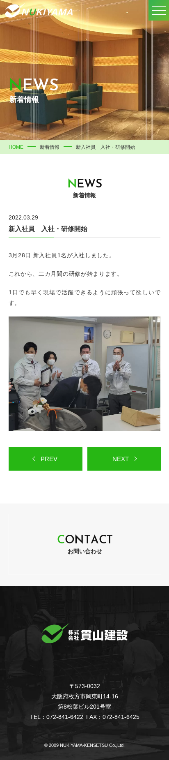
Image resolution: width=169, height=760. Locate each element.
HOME (16, 147)
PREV (49, 458)
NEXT (120, 458)
